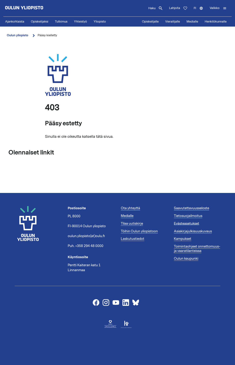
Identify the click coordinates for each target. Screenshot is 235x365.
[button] (218, 8)
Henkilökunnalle (216, 22)
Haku (152, 8)
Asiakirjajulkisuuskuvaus (193, 231)
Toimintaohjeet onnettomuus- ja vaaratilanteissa (197, 248)
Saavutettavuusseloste (191, 208)
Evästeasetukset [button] (186, 223)
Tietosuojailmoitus (188, 215)
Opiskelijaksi (39, 22)
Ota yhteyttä (130, 208)
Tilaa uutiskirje (132, 223)
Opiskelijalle (150, 22)
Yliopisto (100, 22)
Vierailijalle (172, 22)
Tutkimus (61, 22)
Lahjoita (174, 8)
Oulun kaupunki (186, 258)
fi (200, 11)
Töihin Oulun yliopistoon (139, 231)
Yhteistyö (80, 22)
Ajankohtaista (14, 22)
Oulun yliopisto (17, 35)
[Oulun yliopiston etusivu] (36, 8)
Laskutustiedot (132, 238)
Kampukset (182, 238)
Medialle (192, 22)
